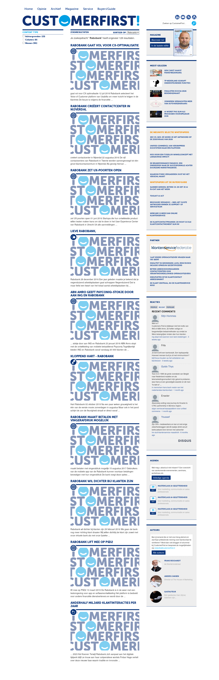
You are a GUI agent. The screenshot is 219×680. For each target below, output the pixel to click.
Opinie (41, 8)
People (154, 307)
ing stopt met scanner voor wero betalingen (169, 336)
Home (28, 8)
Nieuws (28, 43)
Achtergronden (33, 36)
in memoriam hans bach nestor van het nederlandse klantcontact (167, 388)
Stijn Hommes (168, 316)
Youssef (165, 416)
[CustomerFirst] (80, 20)
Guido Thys (167, 366)
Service (88, 8)
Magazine (72, 8)
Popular (170, 307)
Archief (56, 8)
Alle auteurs (158, 552)
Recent (162, 307)
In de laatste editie (160, 45)
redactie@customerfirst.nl (164, 548)
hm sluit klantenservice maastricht (165, 432)
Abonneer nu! (157, 39)
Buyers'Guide (106, 8)
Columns (29, 40)
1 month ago (179, 390)
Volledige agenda (161, 477)
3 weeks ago (167, 360)
